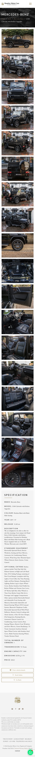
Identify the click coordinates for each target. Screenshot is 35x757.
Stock (9, 19)
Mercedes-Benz (19, 19)
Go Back (18, 680)
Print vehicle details (18, 670)
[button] (30, 752)
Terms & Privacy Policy (21, 748)
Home (3, 19)
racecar (17, 751)
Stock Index (18, 675)
